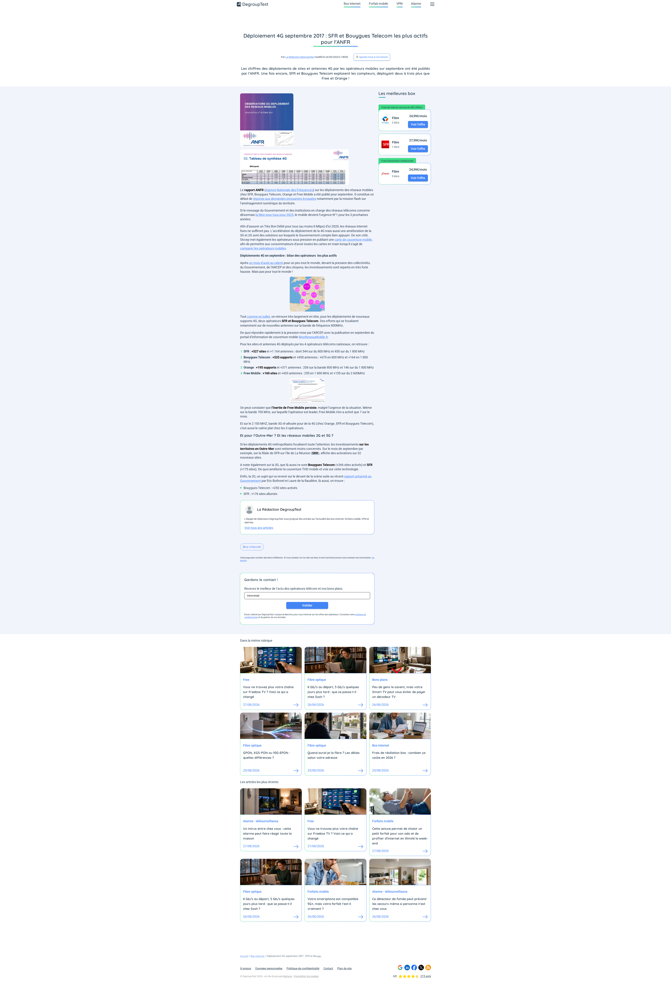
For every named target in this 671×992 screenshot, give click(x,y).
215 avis (425, 976)
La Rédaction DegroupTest (299, 57)
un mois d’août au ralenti (266, 263)
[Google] (400, 967)
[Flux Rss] (428, 967)
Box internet (352, 3)
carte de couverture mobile (353, 239)
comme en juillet (258, 316)
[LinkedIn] (407, 967)
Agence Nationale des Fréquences (289, 190)
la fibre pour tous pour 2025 (274, 215)
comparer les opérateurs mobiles (263, 248)
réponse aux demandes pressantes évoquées (284, 199)
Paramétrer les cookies (306, 976)
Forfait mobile (378, 3)
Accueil (244, 956)
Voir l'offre (418, 124)
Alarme (416, 3)
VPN (399, 3)
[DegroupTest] (252, 4)
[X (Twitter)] (421, 967)
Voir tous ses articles (258, 528)
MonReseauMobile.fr (313, 337)
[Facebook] (414, 967)
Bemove (287, 976)
